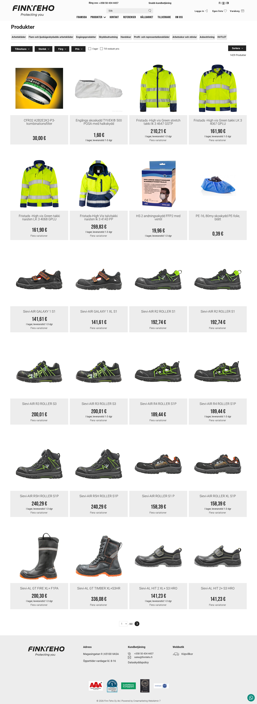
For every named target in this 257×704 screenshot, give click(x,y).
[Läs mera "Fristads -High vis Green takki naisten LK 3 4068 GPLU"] (39, 184)
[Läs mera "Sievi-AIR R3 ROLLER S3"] (39, 372)
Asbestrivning (207, 37)
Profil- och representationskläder (152, 37)
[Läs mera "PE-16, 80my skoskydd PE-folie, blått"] (218, 184)
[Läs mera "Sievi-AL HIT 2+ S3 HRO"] (218, 556)
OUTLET (221, 37)
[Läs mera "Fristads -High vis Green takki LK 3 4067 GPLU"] (218, 88)
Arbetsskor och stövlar (185, 37)
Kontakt (114, 17)
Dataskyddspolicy (138, 662)
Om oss (179, 17)
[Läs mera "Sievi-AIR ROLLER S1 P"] (158, 464)
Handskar (126, 37)
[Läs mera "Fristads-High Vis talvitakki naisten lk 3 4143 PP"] (99, 184)
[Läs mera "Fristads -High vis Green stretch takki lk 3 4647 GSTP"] (158, 88)
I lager (95, 48)
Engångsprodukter (86, 37)
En (228, 3)
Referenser (129, 17)
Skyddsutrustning (108, 37)
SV (223, 3)
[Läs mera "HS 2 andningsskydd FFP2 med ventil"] (158, 184)
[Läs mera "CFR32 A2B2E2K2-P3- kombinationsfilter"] (39, 88)
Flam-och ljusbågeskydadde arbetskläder (51, 37)
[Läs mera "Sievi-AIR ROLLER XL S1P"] (218, 464)
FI (219, 3)
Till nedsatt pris (111, 48)
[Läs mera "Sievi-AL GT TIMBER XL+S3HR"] (99, 556)
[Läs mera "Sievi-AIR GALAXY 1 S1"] (39, 279)
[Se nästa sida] (137, 623)
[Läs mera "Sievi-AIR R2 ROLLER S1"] (158, 279)
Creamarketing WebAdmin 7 (146, 701)
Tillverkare (164, 17)
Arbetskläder (19, 37)
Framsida (82, 17)
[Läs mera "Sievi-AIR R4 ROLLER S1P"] (158, 372)
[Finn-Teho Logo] (33, 13)
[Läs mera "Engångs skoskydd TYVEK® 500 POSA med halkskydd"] (99, 88)
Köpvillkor (186, 653)
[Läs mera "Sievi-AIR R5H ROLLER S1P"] (39, 464)
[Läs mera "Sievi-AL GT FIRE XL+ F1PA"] (39, 556)
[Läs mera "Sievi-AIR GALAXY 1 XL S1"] (99, 279)
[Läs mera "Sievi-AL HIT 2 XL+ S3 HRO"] (158, 556)
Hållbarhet (146, 17)
